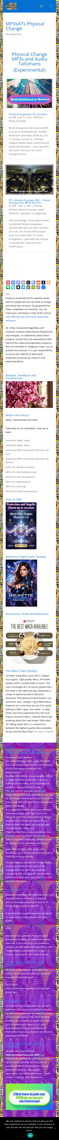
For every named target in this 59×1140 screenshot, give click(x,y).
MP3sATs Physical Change (22, 209)
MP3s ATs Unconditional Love (21, 472)
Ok (30, 1135)
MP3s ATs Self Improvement (20, 476)
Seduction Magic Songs (18, 440)
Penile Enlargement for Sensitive (28, 114)
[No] (55, 1128)
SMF (14, 117)
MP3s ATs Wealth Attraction (20, 467)
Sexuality (25, 213)
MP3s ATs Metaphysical (18, 481)
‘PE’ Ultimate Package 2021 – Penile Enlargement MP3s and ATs (29, 201)
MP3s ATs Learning (16, 486)
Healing (38, 205)
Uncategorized (13, 34)
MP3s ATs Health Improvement (22, 491)
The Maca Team (42, 731)
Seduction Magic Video (18, 445)
